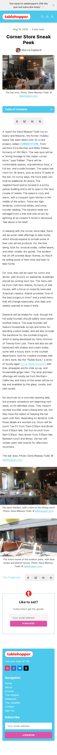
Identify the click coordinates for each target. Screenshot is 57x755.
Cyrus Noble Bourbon (33, 363)
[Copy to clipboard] (40, 121)
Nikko (35, 749)
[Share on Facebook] (16, 121)
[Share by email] (32, 121)
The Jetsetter (12, 702)
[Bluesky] (19, 668)
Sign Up (9, 710)
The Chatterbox (11, 577)
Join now (28, 735)
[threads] (26, 668)
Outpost (22, 749)
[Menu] (47, 16)
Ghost (46, 746)
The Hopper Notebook (12, 696)
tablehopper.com (28, 96)
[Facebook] (13, 668)
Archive (9, 691)
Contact (9, 706)
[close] (53, 5)
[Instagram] (7, 668)
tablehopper (20, 746)
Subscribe (28, 623)
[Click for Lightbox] (28, 486)
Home (8, 683)
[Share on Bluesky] (24, 121)
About (8, 687)
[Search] (42, 16)
